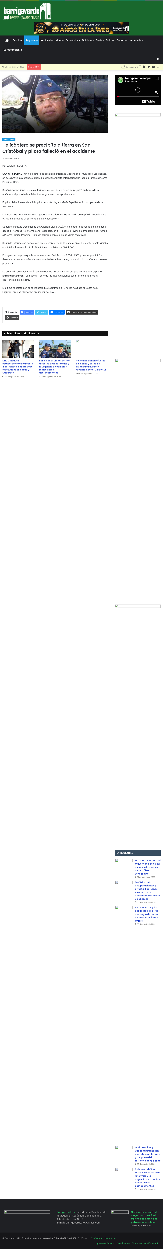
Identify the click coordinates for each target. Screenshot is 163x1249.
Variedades (136, 40)
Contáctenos (123, 1243)
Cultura (110, 40)
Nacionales (46, 40)
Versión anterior (152, 1243)
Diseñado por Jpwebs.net (103, 1238)
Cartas (100, 40)
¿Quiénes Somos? (106, 1243)
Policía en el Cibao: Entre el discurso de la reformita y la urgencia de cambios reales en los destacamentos (54, 366)
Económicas (73, 40)
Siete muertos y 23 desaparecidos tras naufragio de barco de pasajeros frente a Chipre (147, 914)
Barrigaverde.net (67, 1212)
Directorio (137, 1243)
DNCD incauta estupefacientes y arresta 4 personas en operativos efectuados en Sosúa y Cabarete (17, 366)
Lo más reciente (13, 49)
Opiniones (88, 40)
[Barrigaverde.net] (27, 11)
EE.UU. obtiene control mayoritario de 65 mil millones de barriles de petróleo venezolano (148, 867)
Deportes (122, 40)
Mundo (60, 40)
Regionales (31, 40)
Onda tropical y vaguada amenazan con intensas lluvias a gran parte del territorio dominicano (148, 1154)
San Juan (18, 40)
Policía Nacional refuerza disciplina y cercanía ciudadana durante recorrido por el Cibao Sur (91, 365)
